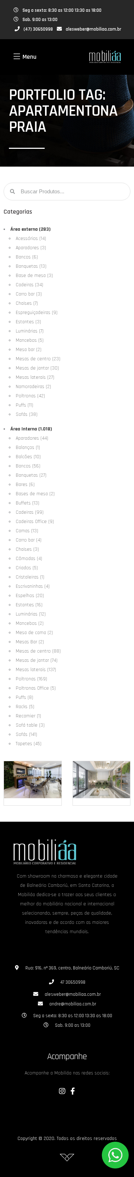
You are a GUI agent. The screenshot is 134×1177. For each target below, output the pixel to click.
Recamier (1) (28, 716)
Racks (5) (25, 706)
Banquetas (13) (31, 266)
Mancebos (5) (30, 340)
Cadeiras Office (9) (35, 521)
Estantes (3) (28, 322)
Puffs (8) (24, 697)
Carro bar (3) (29, 294)
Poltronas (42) (30, 396)
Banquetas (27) (31, 475)
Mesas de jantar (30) (37, 368)
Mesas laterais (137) (36, 669)
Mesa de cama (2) (34, 632)
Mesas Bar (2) (30, 642)
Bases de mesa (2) (35, 494)
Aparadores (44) (32, 438)
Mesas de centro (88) (38, 651)
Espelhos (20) (30, 595)
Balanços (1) (28, 447)
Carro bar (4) (28, 540)
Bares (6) (25, 484)
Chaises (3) (27, 549)
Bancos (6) (27, 257)
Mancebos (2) (30, 623)
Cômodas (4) (29, 558)
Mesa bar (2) (28, 349)
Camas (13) (27, 531)
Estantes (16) (29, 605)
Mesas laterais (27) (35, 377)
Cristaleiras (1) (30, 577)
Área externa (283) (30, 229)
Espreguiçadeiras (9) (37, 312)
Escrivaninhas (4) (33, 586)
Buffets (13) (27, 503)
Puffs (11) (24, 405)
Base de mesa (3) (34, 275)
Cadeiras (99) (30, 512)
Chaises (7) (27, 303)
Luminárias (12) (31, 614)
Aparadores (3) (31, 248)
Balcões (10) (28, 457)
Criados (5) (27, 568)
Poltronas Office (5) (36, 688)
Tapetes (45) (28, 744)
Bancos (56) (28, 466)
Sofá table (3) (30, 725)
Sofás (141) (26, 734)
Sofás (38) (27, 414)
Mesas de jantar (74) (37, 660)
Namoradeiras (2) (33, 386)
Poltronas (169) (31, 679)
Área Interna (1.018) (31, 429)
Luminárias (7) (30, 331)
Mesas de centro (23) (38, 359)
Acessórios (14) (31, 238)
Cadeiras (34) (29, 285)
